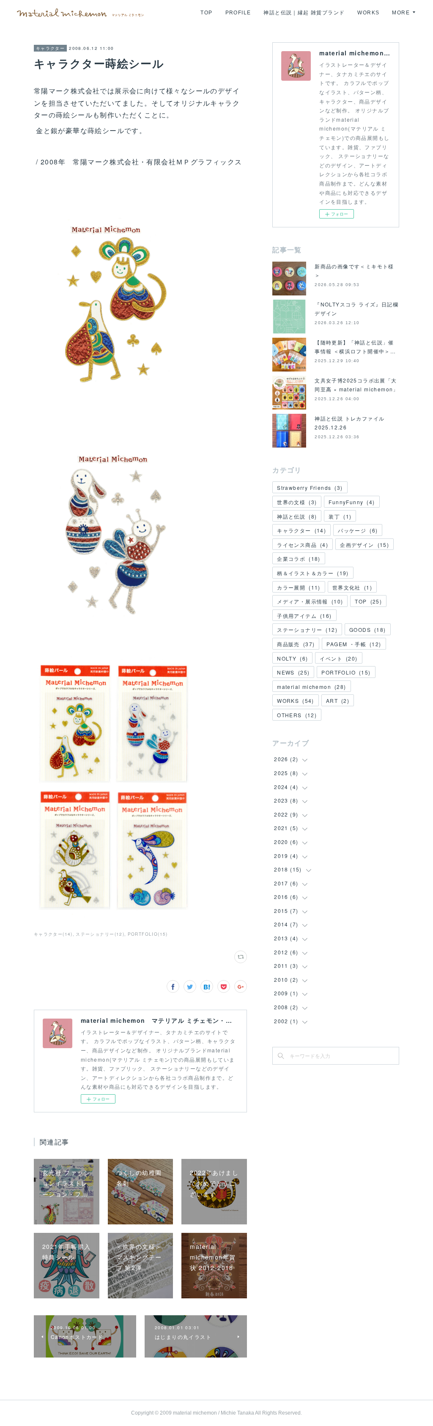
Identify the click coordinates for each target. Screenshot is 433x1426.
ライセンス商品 (302, 544)
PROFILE (238, 13)
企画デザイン (364, 544)
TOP (206, 13)
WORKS (368, 13)
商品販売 (296, 643)
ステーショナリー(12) (100, 934)
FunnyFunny (352, 501)
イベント (338, 658)
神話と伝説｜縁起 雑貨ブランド (304, 13)
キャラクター (50, 48)
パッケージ (358, 530)
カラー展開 (299, 587)
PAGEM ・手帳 (353, 643)
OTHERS (297, 714)
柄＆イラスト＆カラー (313, 572)
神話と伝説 (297, 516)
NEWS (293, 672)
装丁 (340, 516)
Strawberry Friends (310, 487)
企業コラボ (299, 558)
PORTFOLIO (345, 672)
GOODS (367, 629)
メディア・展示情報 (310, 601)
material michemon (311, 686)
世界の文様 (297, 501)
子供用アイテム (304, 615)
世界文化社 (352, 587)
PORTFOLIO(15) (148, 934)
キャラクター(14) (53, 934)
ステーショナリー (307, 629)
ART (337, 700)
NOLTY (292, 658)
